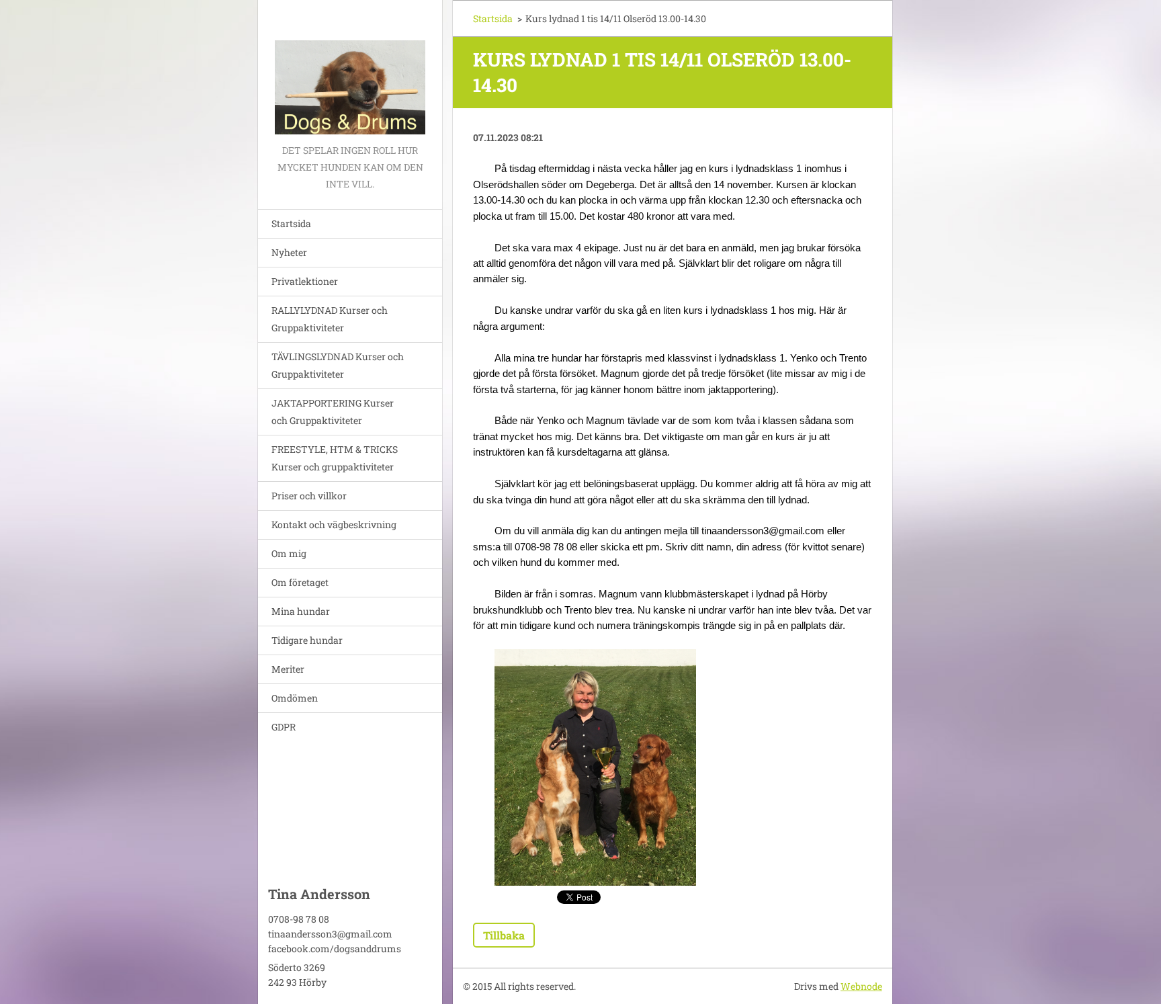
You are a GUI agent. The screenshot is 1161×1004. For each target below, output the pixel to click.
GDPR (283, 726)
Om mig (288, 553)
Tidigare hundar (307, 640)
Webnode (861, 986)
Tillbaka (504, 935)
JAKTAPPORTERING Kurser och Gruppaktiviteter (332, 411)
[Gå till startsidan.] (350, 71)
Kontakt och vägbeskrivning (333, 524)
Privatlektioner (304, 281)
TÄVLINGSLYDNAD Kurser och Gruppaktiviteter (337, 365)
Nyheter (289, 252)
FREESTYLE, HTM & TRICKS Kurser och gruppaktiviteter (334, 458)
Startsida (291, 223)
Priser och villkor (309, 495)
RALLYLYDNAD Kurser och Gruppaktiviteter (329, 319)
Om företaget (300, 582)
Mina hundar (300, 611)
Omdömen (294, 698)
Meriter (287, 669)
